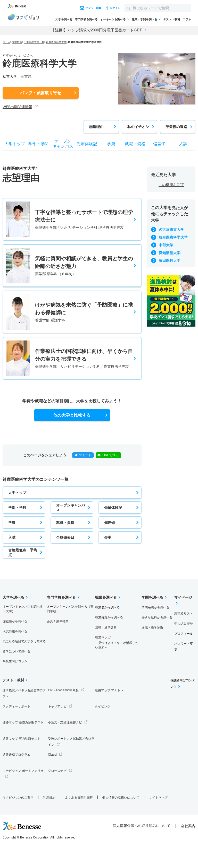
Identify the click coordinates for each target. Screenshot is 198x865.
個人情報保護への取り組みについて (141, 826)
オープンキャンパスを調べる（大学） (23, 609)
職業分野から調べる (109, 617)
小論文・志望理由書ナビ (65, 722)
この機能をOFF (171, 185)
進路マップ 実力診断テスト (21, 738)
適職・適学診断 (106, 627)
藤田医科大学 (169, 260)
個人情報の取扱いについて (120, 797)
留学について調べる (16, 651)
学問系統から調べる (155, 607)
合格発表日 (65, 537)
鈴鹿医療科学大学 (56, 42)
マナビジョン (23, 18)
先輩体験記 (113, 507)
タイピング (102, 706)
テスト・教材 (171, 19)
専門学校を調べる (86, 19)
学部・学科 (17, 507)
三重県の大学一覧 (34, 42)
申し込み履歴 (183, 623)
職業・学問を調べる (144, 19)
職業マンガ (116, 642)
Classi (52, 754)
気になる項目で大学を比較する (24, 641)
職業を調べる (106, 597)
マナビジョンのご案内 (18, 797)
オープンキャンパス (70, 507)
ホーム (6, 42)
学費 (11, 522)
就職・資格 (65, 522)
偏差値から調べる (15, 621)
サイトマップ (158, 797)
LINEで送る (110, 455)
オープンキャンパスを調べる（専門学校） (70, 609)
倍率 (107, 537)
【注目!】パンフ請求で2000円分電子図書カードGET (96, 30)
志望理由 (96, 127)
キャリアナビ (57, 706)
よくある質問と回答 (79, 797)
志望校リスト (183, 613)
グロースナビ (57, 771)
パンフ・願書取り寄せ (40, 93)
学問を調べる (152, 597)
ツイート (85, 455)
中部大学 (166, 245)
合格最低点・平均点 (22, 552)
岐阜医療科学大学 (173, 237)
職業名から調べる (107, 607)
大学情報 (17, 42)
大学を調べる (63, 19)
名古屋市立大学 (171, 229)
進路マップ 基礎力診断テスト (23, 722)
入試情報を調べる (15, 631)
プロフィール (183, 633)
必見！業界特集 (58, 621)
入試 (11, 537)
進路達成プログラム (16, 754)
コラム (187, 19)
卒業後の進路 (176, 127)
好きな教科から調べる (157, 617)
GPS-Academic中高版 (63, 690)
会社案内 (188, 826)
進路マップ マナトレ (109, 690)
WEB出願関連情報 (17, 107)
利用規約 (49, 797)
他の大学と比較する (71, 415)
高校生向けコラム (15, 661)
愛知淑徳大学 (169, 253)
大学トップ (17, 493)
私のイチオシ (138, 127)
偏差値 (109, 522)
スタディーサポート (16, 706)
